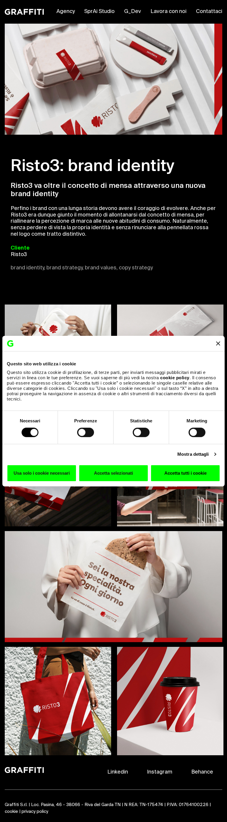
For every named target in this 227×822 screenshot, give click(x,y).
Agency (65, 11)
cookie (11, 811)
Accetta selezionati (113, 473)
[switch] (85, 432)
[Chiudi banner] (218, 343)
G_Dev (132, 11)
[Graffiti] (24, 11)
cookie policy (174, 377)
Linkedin (117, 772)
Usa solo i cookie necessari (42, 473)
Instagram (159, 772)
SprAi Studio (99, 11)
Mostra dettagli (193, 454)
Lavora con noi (168, 11)
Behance (202, 772)
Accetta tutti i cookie (185, 473)
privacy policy (35, 811)
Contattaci (209, 11)
